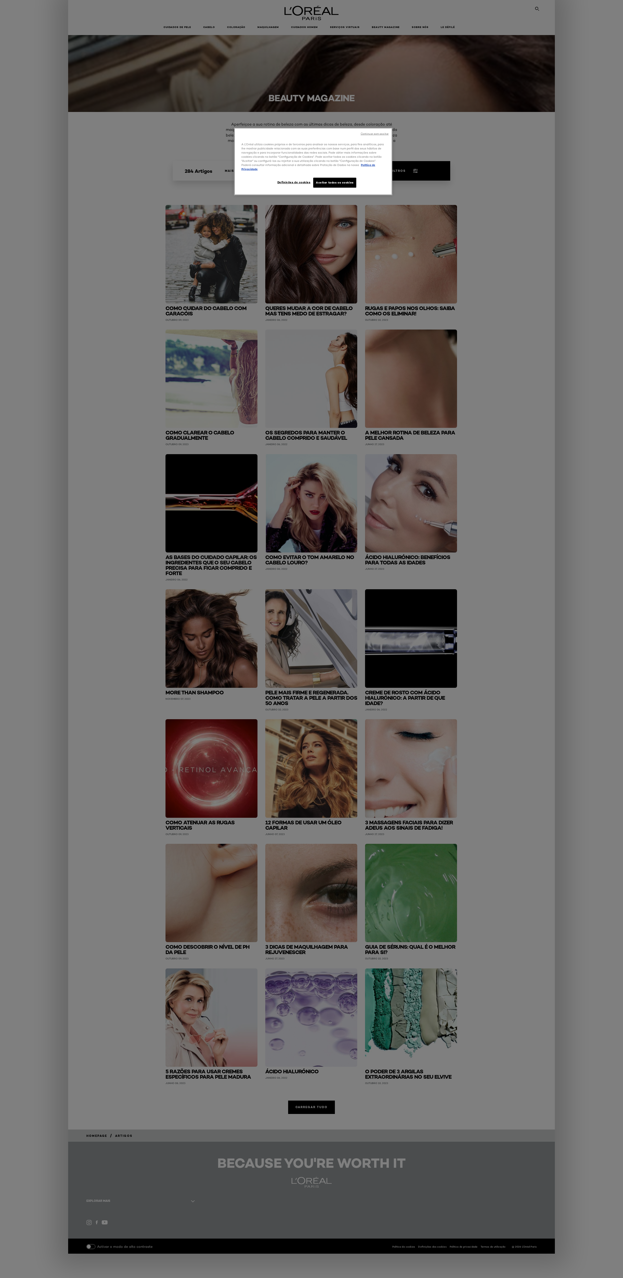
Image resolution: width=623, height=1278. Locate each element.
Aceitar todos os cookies (335, 182)
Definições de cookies (294, 182)
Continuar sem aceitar (375, 133)
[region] (313, 161)
